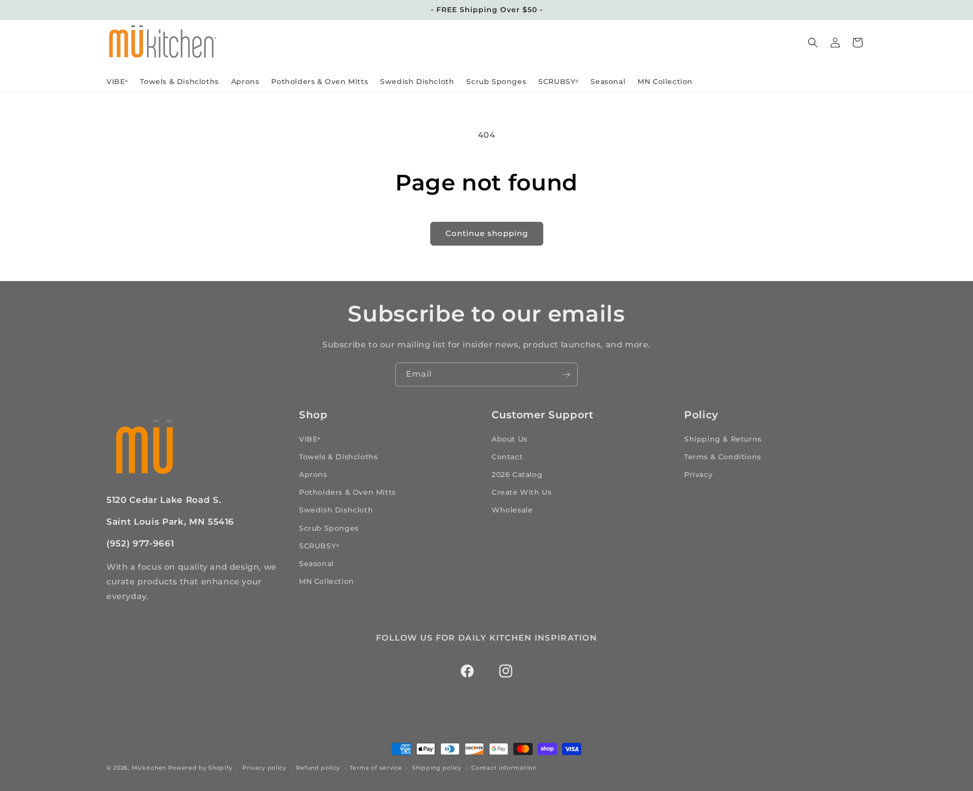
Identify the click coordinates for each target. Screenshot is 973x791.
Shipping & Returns (723, 438)
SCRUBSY (319, 545)
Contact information (503, 767)
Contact (507, 456)
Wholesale (512, 510)
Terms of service (376, 767)
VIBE (309, 438)
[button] (813, 42)
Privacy (698, 474)
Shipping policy (437, 767)
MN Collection (326, 580)
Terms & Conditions (722, 456)
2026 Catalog (517, 474)
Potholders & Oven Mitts (347, 491)
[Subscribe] (566, 374)
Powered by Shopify (200, 767)
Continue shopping (486, 233)
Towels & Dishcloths (338, 456)
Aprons (313, 474)
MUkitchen (149, 767)
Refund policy (318, 767)
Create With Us (521, 491)
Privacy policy (264, 767)
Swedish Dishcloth (336, 510)
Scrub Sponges (329, 527)
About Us (510, 438)
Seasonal (316, 563)
